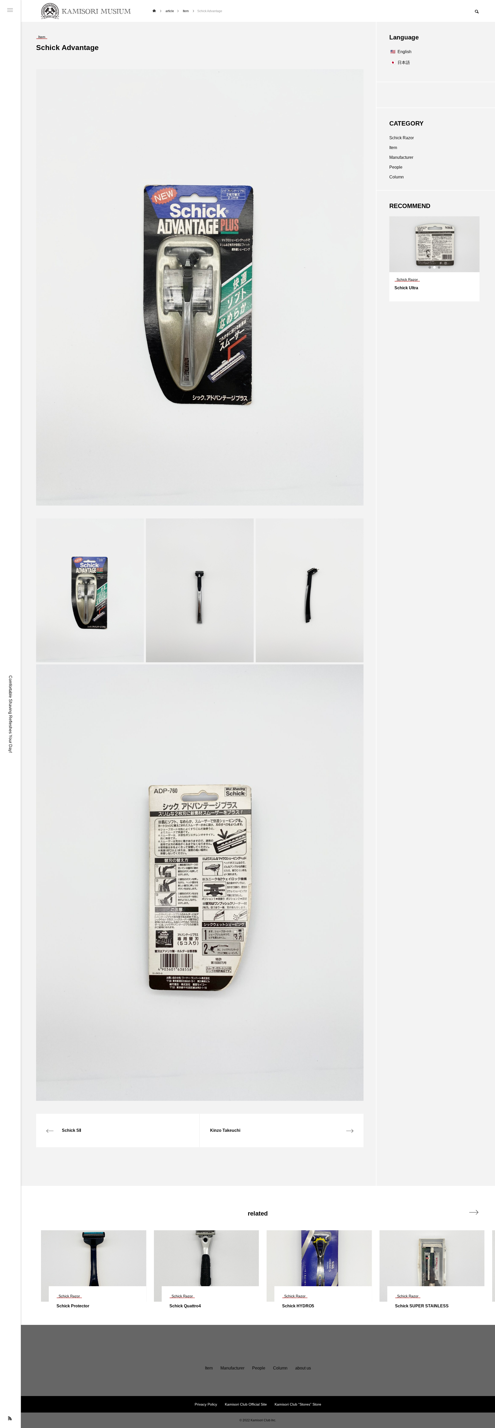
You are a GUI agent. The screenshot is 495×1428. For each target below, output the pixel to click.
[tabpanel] (434, 258)
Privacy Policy (206, 1404)
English (404, 51)
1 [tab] (430, 267)
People (395, 167)
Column (396, 177)
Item (393, 147)
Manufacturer (401, 157)
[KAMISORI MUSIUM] (87, 11)
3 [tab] (439, 267)
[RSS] (10, 1418)
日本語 (404, 62)
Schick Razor (401, 138)
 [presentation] (473, 1212)
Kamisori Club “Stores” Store (298, 1404)
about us (303, 1368)
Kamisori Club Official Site (246, 1404)
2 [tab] (434, 267)
